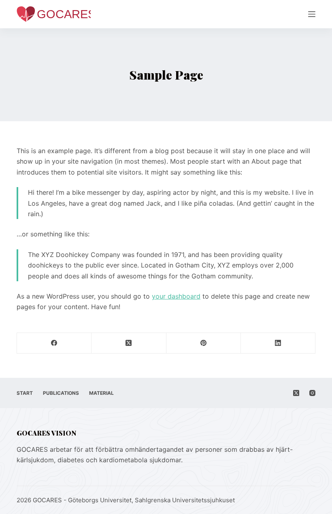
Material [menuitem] (101, 393)
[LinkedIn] (278, 343)
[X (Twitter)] (129, 343)
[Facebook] (54, 343)
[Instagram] (312, 393)
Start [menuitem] (25, 393)
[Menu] (311, 14)
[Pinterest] (203, 343)
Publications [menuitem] (61, 393)
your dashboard (176, 296)
